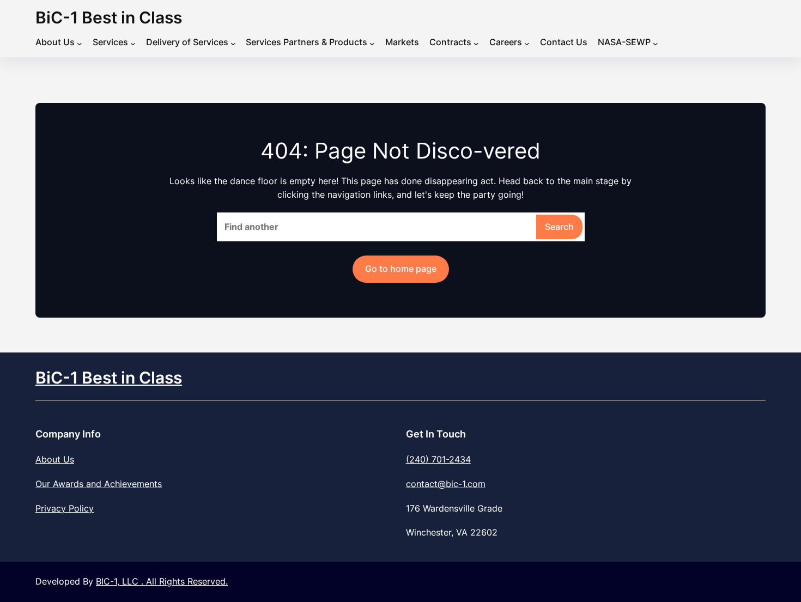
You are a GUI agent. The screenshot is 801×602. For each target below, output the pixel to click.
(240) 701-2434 (438, 459)
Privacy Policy (64, 508)
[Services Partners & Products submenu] (372, 43)
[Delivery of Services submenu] (233, 43)
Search (559, 226)
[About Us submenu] (79, 43)
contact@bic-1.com (446, 483)
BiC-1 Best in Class (108, 17)
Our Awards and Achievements (98, 483)
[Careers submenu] (527, 43)
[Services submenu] (133, 43)
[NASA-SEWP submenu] (655, 43)
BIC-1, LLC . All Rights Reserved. (162, 581)
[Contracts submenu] (476, 43)
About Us (54, 459)
